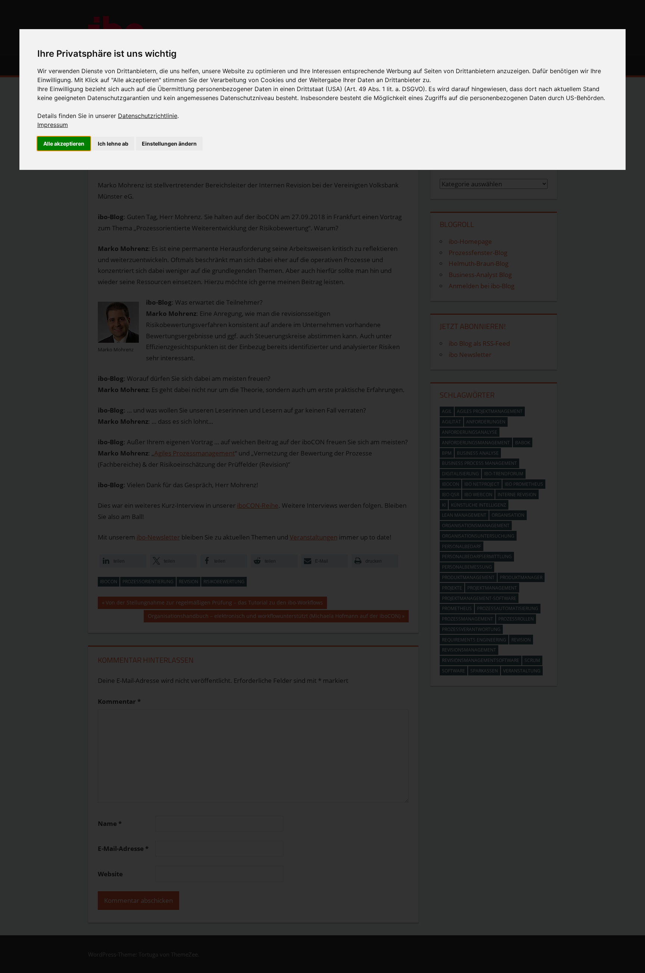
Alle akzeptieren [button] (63, 143)
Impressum (52, 124)
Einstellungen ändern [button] (169, 143)
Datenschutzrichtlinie (147, 115)
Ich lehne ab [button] (113, 143)
